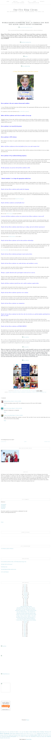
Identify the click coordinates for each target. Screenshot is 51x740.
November (25, 594)
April (25, 603)
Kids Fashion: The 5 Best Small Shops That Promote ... (26, 609)
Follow (2, 522)
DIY (50, 731)
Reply (5, 405)
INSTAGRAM (3, 504)
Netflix (39, 735)
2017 (25, 624)
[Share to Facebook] (40, 390)
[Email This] (37, 390)
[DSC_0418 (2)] (25, 27)
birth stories (8, 737)
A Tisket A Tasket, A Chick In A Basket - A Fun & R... (26, 616)
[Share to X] (39, 390)
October (25, 595)
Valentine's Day (2, 737)
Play (23, 1)
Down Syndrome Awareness (24, 392)
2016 (25, 625)
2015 (25, 626)
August (25, 598)
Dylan (11, 733)
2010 (25, 633)
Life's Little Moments (5, 571)
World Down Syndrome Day (39, 392)
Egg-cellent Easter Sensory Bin (26, 606)
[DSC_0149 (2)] (25, 42)
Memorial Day (27, 735)
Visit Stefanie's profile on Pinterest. (7, 548)
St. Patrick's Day (27, 736)
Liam (22, 735)
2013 (25, 629)
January (25, 622)
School (22, 736)
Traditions (49, 736)
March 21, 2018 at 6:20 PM (16, 401)
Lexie (19, 735)
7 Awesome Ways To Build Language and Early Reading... (26, 620)
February (25, 621)
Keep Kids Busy (45, 733)
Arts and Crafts (23, 731)
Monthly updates (33, 735)
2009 (25, 634)
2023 (25, 584)
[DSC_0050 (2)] (25, 360)
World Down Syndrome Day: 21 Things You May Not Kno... (26, 610)
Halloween (39, 733)
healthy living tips (9, 213)
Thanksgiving (38, 736)
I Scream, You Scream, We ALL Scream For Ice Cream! (26, 614)
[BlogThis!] (38, 390)
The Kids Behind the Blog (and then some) (8, 569)
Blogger (27, 719)
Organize (42, 1)
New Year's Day (44, 735)
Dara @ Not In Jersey (8, 408)
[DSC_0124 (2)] (25, 337)
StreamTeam (33, 736)
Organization (4, 736)
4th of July (7, 731)
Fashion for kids (19, 733)
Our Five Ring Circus (25, 9)
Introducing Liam (4, 566)
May (25, 602)
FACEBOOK (3, 505)
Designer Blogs (28, 739)
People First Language (19, 198)
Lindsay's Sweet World (8, 415)
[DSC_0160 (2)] (25, 347)
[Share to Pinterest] (41, 390)
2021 (25, 587)
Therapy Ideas (43, 736)
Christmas (47, 732)
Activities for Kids (14, 732)
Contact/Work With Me (33, 2)
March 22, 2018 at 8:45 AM (17, 408)
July (25, 599)
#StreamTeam (2, 731)
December (25, 593)
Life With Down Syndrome (18, 2)
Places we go (18, 736)
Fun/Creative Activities (33, 733)
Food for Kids (26, 733)
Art (18, 731)
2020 (25, 589)
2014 (25, 628)
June (25, 601)
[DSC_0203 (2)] (25, 66)
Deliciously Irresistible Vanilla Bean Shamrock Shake (26, 613)
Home (8, 1)
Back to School (29, 732)
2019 (25, 590)
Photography (13, 736)
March (25, 605)
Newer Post (47, 441)
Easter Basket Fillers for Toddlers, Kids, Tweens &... (26, 607)
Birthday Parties (36, 732)
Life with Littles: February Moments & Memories (26, 618)
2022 (25, 586)
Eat (28, 1)
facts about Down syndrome (24, 111)
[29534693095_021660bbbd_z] (25, 56)
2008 (25, 636)
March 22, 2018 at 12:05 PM (17, 415)
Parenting (9, 736)
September (25, 597)
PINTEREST (3, 507)
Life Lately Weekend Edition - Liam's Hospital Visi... (26, 611)
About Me (15, 1)
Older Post (3, 441)
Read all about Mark (4, 249)
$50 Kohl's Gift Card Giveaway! (6, 564)
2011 (25, 632)
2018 (25, 591)
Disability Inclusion (12, 236)
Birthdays (42, 732)
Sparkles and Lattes (7, 401)
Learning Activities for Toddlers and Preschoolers (9, 735)
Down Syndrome (13, 392)
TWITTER (3, 508)
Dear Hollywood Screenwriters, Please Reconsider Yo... (26, 617)
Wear (34, 1)
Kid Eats (49, 733)
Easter (14, 733)
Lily (24, 735)
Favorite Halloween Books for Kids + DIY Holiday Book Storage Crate (13, 561)
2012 (25, 630)
